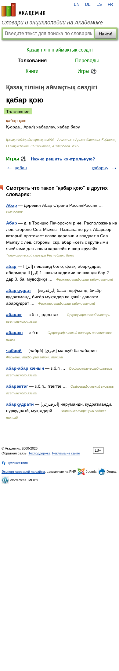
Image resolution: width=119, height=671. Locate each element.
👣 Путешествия (15, 463)
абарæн (14, 332)
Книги (32, 71)
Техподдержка (39, 453)
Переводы (87, 60)
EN (76, 4)
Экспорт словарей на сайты (23, 471)
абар (11, 266)
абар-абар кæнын (25, 368)
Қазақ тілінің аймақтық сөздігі (60, 49)
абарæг (14, 314)
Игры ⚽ (87, 71)
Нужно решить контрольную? (63, 158)
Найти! (105, 33)
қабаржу (100, 167)
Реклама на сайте (66, 453)
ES (99, 4)
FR (110, 4)
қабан (21, 167)
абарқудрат (18, 290)
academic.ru (23, 9)
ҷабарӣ (14, 350)
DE (88, 4)
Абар (11, 205)
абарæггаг (17, 386)
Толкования (32, 60)
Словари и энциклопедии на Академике (52, 23)
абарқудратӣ (20, 404)
